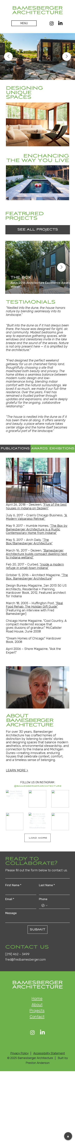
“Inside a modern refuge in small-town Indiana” (35, 566)
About (37, 1004)
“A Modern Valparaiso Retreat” (36, 517)
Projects (36, 1010)
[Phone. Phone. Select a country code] (44, 905)
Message (11, 913)
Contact (37, 1016)
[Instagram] (51, 23)
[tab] (15, 448)
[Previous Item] (8, 56)
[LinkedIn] (60, 23)
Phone (43, 899)
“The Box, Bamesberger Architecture (37, 576)
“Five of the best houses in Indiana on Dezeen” (36, 506)
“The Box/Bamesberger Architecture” (29, 541)
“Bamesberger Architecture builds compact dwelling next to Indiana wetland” (36, 554)
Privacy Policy (19, 1053)
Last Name (47, 885)
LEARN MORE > (17, 770)
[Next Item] (66, 56)
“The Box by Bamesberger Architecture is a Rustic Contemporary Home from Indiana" (36, 529)
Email (9, 899)
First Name (13, 885)
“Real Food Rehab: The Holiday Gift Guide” (34, 605)
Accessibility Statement (49, 1053)
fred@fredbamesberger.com (25, 959)
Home (37, 998)
